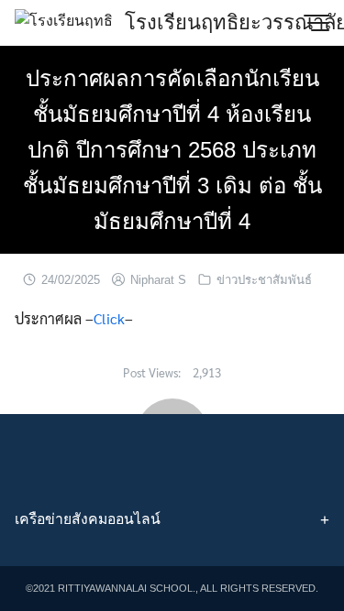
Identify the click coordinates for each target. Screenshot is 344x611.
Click (109, 318)
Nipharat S (158, 280)
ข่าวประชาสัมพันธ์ (264, 280)
